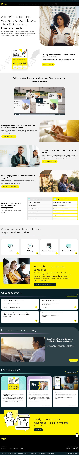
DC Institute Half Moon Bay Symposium (13, 300)
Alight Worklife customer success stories (65, 394)
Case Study (59, 392)
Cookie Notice (26, 453)
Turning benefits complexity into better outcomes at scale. (13, 395)
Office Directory (4, 453)
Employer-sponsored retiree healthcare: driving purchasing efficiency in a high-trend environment (16, 313)
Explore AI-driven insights (49, 161)
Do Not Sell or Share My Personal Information (46, 453)
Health (10, 251)
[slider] (37, 114)
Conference (6, 307)
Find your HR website (13, 448)
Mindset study (33, 392)
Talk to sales (3, 448)
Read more (73, 360)
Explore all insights (71, 372)
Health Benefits (46, 405)
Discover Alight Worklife (9, 136)
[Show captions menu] (57, 114)
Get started (38, 429)
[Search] (56, 4)
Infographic (7, 392)
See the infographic (48, 64)
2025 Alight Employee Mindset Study (39, 394)
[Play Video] (15, 114)
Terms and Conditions (12, 453)
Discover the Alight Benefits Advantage (45, 284)
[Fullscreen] (64, 114)
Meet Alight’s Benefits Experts (10, 186)
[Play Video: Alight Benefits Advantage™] (39, 100)
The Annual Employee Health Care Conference (54, 313)
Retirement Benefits (69, 251)
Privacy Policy (20, 453)
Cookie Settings (33, 453)
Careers (21, 448)
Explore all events (71, 295)
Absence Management (49, 251)
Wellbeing (29, 251)
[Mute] (59, 114)
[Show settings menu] (61, 114)
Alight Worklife (72, 405)
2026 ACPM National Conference (51, 300)
